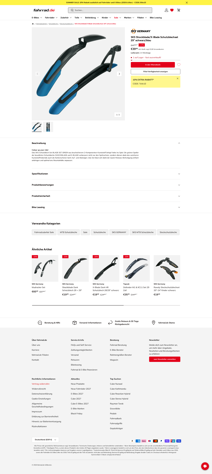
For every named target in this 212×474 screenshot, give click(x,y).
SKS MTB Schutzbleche (143, 232)
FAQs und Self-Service (81, 345)
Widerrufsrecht (39, 389)
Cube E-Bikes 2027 (80, 403)
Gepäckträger (116, 428)
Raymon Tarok (116, 403)
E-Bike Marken (77, 408)
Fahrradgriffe (116, 423)
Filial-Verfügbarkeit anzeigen (155, 71)
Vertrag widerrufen (40, 384)
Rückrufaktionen (39, 426)
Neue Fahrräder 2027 (81, 389)
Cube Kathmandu (118, 389)
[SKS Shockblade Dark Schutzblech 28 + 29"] (75, 268)
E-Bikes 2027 (77, 393)
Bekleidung (90, 17)
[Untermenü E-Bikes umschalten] (41, 17)
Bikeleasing (76, 365)
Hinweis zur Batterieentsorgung (46, 421)
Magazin (114, 360)
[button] (172, 10)
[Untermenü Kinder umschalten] (110, 17)
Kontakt (35, 360)
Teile (77, 17)
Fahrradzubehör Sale (44, 232)
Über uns (36, 345)
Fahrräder (50, 17)
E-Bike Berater (117, 350)
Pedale (113, 413)
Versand (75, 355)
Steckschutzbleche (66, 24)
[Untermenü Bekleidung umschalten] (97, 17)
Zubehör (65, 17)
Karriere (35, 350)
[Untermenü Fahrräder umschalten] (56, 17)
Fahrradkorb (116, 418)
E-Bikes (35, 17)
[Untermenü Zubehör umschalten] (70, 17)
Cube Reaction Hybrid (120, 393)
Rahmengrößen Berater (121, 355)
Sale (116, 17)
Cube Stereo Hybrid (119, 398)
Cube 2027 (76, 398)
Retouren (75, 360)
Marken (127, 17)
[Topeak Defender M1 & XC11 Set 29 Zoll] (136, 268)
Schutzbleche (53, 24)
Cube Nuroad (116, 384)
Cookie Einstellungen (41, 398)
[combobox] (110, 10)
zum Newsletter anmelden (165, 359)
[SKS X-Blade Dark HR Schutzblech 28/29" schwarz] (106, 268)
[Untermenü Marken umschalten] (133, 17)
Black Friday (76, 413)
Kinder (105, 17)
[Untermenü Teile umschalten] (81, 17)
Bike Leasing (156, 17)
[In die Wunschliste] (177, 65)
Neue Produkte (78, 384)
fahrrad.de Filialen (40, 355)
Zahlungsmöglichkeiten (81, 350)
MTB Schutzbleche (68, 232)
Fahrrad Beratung (118, 345)
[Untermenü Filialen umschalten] (145, 17)
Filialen (140, 17)
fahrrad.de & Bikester (44, 465)
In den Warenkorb (152, 65)
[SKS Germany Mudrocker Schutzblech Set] (45, 268)
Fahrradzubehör (41, 24)
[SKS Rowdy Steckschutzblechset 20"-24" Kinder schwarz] (167, 268)
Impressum (37, 411)
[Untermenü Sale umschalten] (120, 17)
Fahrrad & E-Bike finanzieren (84, 369)
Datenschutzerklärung (42, 393)
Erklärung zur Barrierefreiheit (45, 416)
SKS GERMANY (119, 232)
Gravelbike (115, 408)
